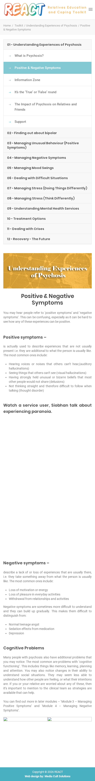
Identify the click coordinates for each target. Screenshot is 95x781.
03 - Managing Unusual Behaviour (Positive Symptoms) (43, 145)
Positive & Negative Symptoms (38, 68)
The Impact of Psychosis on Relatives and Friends (46, 107)
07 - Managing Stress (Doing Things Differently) (47, 188)
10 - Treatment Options (26, 218)
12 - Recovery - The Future (28, 239)
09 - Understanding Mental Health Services (43, 208)
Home (7, 25)
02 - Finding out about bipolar (32, 133)
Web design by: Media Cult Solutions (47, 776)
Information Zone (27, 80)
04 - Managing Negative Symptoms (36, 157)
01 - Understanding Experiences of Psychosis (44, 44)
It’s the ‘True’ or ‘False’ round (35, 92)
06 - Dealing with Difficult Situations (37, 178)
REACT (58, 771)
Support (20, 122)
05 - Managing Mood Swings (30, 168)
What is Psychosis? (29, 56)
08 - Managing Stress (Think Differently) (41, 198)
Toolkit (19, 25)
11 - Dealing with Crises (25, 229)
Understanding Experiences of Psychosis (51, 25)
